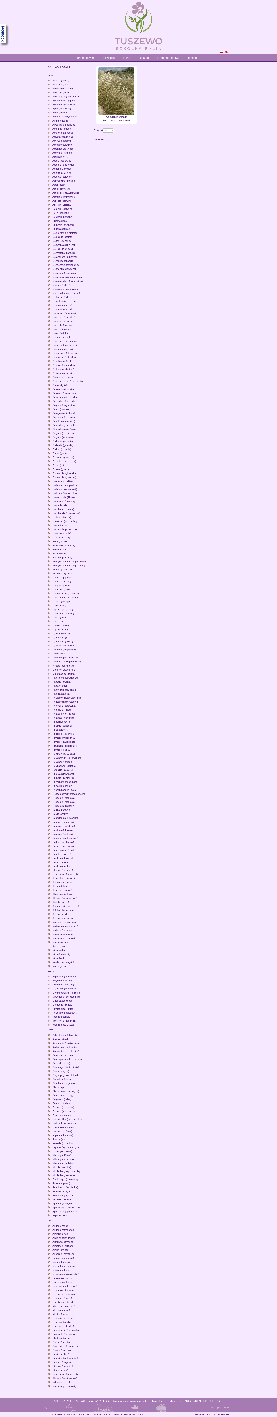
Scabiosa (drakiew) (63, 834)
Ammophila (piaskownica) (66, 1043)
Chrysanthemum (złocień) (66, 293)
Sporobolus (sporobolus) (65, 1211)
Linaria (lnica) (60, 617)
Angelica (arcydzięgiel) (64, 1238)
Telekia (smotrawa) (62, 882)
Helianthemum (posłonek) (66, 485)
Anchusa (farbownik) (63, 140)
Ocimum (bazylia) (62, 1322)
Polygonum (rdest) (62, 761)
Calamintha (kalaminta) (65, 232)
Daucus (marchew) (63, 349)
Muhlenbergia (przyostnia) (66, 1171)
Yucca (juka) (59, 966)
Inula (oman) (59, 549)
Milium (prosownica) (63, 1159)
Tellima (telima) (60, 886)
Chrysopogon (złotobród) (66, 1075)
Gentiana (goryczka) (63, 457)
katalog (144, 57)
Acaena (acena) (60, 80)
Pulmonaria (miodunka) (65, 781)
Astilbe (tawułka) (61, 188)
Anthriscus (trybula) (62, 1242)
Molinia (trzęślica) (62, 1167)
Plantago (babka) (61, 749)
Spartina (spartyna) (63, 1203)
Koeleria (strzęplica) (63, 1143)
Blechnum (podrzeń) (63, 984)
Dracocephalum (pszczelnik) (68, 381)
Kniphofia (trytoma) (62, 573)
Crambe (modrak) (62, 337)
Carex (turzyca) (61, 1071)
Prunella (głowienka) (63, 777)
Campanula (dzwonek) (64, 244)
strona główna (86, 57)
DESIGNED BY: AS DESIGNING (210, 1414)
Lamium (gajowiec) (62, 577)
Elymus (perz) (60, 1087)
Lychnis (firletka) (61, 633)
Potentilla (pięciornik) (63, 769)
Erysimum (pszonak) (64, 417)
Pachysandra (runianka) (65, 677)
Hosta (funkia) (60, 525)
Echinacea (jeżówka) (64, 389)
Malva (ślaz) (59, 653)
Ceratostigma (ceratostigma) (68, 277)
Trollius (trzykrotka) (63, 918)
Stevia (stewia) (60, 1370)
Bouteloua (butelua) (63, 1055)
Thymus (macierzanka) (65, 898)
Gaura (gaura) (60, 453)
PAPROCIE (52, 971)
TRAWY (50, 1030)
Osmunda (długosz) (63, 1004)
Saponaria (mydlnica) (64, 826)
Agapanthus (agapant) (64, 100)
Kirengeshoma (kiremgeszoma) (69, 561)
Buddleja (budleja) (62, 228)
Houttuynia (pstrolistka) (65, 529)
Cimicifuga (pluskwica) (64, 301)
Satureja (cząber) (62, 1362)
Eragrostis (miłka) (62, 1099)
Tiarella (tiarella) (61, 902)
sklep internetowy (168, 57)
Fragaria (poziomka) (63, 433)
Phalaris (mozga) (62, 1191)
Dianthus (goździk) (62, 361)
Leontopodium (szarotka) (66, 593)
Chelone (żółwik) (61, 285)
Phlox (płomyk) (60, 729)
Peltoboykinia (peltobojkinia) (67, 697)
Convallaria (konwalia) (64, 313)
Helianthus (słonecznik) (65, 489)
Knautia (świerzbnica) (64, 569)
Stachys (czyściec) (63, 870)
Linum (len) (58, 621)
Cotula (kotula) (60, 333)
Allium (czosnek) (61, 120)
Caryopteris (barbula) (64, 253)
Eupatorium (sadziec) (64, 421)
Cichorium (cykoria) (63, 297)
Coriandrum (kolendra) (64, 1266)
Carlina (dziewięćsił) (63, 248)
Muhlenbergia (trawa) (64, 1175)
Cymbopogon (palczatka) (66, 1274)
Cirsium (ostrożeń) (62, 305)
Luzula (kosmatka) (62, 1151)
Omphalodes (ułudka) (64, 673)
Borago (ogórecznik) (63, 1258)
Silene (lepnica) (61, 862)
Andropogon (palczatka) (64, 1047)
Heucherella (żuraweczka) (66, 513)
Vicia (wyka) (59, 950)
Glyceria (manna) (62, 1115)
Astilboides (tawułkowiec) (65, 192)
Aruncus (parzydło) (62, 176)
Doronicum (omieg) (63, 377)
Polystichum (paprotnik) (65, 1012)
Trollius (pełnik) (60, 914)
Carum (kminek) (61, 1262)
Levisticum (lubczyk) (63, 1302)
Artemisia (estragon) (63, 1254)
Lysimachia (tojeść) (63, 641)
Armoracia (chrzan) (62, 1246)
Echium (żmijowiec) (63, 1278)
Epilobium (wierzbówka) (65, 397)
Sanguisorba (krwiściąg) (65, 818)
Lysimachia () (60, 637)
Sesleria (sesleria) (62, 1199)
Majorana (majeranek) (64, 649)
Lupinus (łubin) (60, 629)
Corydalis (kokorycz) (64, 325)
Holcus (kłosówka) (62, 1131)
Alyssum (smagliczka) (64, 124)
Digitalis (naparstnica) (64, 373)
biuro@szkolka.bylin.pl (164, 1401)
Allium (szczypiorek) (63, 1229)
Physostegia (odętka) (64, 741)
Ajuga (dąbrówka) (61, 108)
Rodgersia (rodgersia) (64, 798)
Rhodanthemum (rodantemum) (69, 793)
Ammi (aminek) (60, 1234)
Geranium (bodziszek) (64, 461)
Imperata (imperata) (63, 1135)
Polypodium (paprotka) (64, 765)
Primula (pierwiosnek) (64, 773)
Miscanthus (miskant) (64, 1163)
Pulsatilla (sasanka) (63, 785)
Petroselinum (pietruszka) (66, 1330)
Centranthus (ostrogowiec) (66, 265)
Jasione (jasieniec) (62, 557)
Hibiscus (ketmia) (62, 517)
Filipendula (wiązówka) (64, 429)
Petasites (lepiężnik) (63, 717)
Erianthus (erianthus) (63, 1103)
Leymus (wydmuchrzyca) (66, 1147)
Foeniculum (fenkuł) (63, 1282)
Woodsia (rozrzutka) (63, 1024)
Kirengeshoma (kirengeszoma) (69, 565)
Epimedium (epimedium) (65, 401)
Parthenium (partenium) (65, 689)
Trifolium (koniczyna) (63, 910)
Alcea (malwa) (59, 112)
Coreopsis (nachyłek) (64, 317)
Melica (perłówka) (62, 1155)
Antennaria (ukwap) (62, 148)
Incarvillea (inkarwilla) (64, 545)
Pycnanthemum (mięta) (65, 789)
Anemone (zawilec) (62, 144)
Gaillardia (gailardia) (63, 445)
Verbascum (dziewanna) (65, 926)
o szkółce (109, 57)
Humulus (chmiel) (62, 533)
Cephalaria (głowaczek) (65, 269)
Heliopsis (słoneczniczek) (66, 493)
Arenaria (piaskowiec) (63, 164)
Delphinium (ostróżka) (64, 357)
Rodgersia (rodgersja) (64, 802)
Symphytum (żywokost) (65, 874)
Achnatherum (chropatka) (65, 1035)
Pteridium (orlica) (61, 1016)
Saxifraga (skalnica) (63, 830)
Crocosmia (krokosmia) (65, 341)
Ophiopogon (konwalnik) (65, 1179)
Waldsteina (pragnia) (63, 962)
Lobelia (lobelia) (61, 625)
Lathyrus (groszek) (62, 585)
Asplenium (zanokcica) (64, 976)
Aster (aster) (59, 184)
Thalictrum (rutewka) (63, 894)
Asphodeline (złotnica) (64, 180)
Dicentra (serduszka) (64, 365)
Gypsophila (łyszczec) (64, 477)
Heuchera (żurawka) (63, 509)
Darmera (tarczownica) (65, 345)
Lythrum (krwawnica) (64, 645)
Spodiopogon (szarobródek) (67, 1207)
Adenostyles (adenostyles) (66, 96)
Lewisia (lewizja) (61, 601)
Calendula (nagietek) (63, 236)
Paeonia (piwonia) (62, 681)
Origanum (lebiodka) (63, 1326)
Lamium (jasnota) (62, 581)
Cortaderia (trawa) (62, 1079)
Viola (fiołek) (59, 958)
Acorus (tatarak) (60, 1039)
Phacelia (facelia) (62, 721)
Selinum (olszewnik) (63, 846)
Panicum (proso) (61, 1183)
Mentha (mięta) (60, 1314)
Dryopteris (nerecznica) (65, 988)
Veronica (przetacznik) (64, 938)
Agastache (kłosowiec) (64, 104)
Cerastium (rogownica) (64, 273)
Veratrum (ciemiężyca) (64, 922)
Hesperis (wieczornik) (64, 505)
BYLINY (51, 75)
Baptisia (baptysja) (62, 208)
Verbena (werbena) (62, 930)
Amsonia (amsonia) (62, 132)
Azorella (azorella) (61, 204)
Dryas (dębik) (60, 385)
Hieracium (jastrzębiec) (65, 521)
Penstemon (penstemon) (66, 701)
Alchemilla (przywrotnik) (65, 116)
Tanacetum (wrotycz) (64, 878)
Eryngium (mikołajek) (64, 413)
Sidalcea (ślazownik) (63, 858)
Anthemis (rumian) (62, 152)
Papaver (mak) (60, 685)
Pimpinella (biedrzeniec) (65, 745)
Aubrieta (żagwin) (61, 200)
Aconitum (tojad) (61, 92)
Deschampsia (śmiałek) (65, 1083)
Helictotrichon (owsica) (64, 1123)
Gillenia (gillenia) (61, 469)
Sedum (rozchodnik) (63, 842)
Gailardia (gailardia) (63, 441)
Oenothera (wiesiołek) (64, 669)
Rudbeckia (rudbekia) (64, 806)
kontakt (192, 57)
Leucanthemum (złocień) (66, 597)
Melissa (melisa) (61, 1310)
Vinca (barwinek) (61, 954)
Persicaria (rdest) (62, 709)
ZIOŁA (50, 1220)
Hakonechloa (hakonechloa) (67, 1119)
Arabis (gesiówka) (61, 160)
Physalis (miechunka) (64, 737)
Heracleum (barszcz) (64, 501)
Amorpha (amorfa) (62, 128)
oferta (126, 57)
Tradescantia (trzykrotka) (66, 906)
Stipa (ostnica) (60, 1215)
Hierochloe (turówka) (63, 1127)
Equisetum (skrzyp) (63, 1095)
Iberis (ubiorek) (60, 541)
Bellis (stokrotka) (61, 212)
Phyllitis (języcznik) (63, 1008)
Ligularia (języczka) (63, 609)
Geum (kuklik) (60, 465)
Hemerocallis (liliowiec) (65, 497)
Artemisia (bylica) (61, 172)
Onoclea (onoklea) (62, 1000)
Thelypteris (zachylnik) (64, 1020)
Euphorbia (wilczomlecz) (65, 425)
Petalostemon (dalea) (64, 713)
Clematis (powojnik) (63, 309)
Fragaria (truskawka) (63, 437)
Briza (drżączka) (61, 1063)
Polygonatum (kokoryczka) (67, 757)
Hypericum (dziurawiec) (65, 1294)
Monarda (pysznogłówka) (66, 657)
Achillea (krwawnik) (62, 88)
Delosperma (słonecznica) (66, 353)
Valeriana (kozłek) (62, 1382)
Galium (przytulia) (62, 449)
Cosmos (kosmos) (62, 329)
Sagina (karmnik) (62, 810)
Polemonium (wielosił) (64, 753)
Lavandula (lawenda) (63, 589)
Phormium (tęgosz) (63, 1195)
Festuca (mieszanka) (64, 1111)
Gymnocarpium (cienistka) (66, 992)
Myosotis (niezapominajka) (67, 661)
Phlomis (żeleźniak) (63, 725)
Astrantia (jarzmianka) (64, 196)
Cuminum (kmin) (61, 1270)
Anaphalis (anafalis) (62, 136)
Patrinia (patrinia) (61, 693)
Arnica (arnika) (60, 1250)
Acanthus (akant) (61, 84)
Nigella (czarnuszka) (63, 1318)
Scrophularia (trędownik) (65, 838)
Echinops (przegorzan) (64, 393)
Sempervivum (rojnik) (64, 850)
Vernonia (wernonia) (63, 934)
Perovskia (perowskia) (64, 705)
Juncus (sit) (59, 1139)
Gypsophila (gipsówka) (65, 473)
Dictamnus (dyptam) (63, 369)
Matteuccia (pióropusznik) (66, 996)
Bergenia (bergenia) (63, 216)
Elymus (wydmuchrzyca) (66, 1091)
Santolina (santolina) (63, 822)
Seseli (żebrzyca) (62, 854)
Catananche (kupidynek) (65, 257)
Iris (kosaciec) (60, 553)
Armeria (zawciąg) (62, 168)
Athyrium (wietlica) (62, 980)
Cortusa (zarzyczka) (63, 321)
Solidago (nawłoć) (62, 866)
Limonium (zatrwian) (63, 613)
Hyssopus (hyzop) (62, 1298)
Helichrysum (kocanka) (65, 1286)
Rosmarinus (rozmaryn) (65, 1346)
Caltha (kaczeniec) (62, 240)
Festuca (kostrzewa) (63, 1107)
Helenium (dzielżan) (63, 481)
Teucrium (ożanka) (62, 890)
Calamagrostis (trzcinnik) (66, 1067)
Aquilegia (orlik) (60, 156)
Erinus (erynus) (61, 409)
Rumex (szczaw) (62, 1350)
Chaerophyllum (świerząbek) (68, 281)
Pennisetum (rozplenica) (65, 1187)
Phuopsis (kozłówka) (64, 733)
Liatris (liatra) (59, 605)
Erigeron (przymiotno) (64, 405)
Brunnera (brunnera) (63, 224)
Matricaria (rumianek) (64, 1306)
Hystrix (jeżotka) (61, 537)
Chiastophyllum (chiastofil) (66, 289)
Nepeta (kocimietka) (63, 665)
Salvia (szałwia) (61, 814)
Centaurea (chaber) (63, 261)
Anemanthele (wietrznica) (65, 1051)
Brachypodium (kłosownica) (67, 1059)
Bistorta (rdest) (60, 220)
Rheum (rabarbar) (62, 1342)
